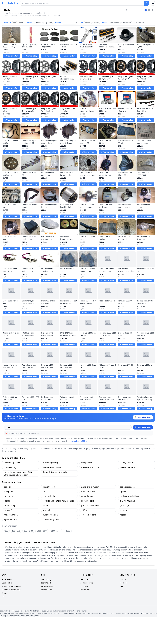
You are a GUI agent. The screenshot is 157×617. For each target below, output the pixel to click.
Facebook (123, 583)
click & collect (139, 23)
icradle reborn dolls (52, 467)
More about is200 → (79, 441)
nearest (87, 23)
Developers (85, 579)
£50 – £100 (28, 531)
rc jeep (123, 514)
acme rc (123, 510)
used (21, 23)
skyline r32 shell (127, 500)
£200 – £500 (55, 531)
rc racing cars (87, 500)
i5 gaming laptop (50, 462)
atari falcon (48, 510)
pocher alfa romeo (90, 505)
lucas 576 (8, 500)
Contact (123, 579)
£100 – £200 (42, 531)
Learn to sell (46, 583)
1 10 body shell (49, 496)
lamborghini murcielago (19, 448)
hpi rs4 (123, 491)
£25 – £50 (16, 531)
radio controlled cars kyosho (130, 448)
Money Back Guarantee (11, 586)
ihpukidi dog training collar (55, 472)
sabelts (7, 487)
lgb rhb (34, 448)
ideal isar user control (91, 467)
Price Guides (7, 579)
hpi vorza (8, 496)
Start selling (46, 579)
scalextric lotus (50, 487)
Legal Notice (7, 583)
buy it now (48, 23)
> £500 (67, 531)
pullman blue (149, 448)
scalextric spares (127, 487)
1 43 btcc (85, 510)
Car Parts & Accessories (18, 16)
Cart (3, 596)
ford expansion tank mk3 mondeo (58, 500)
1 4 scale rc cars (88, 514)
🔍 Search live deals (143, 427)
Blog (121, 586)
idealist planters (127, 467)
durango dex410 (50, 514)
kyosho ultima (10, 519)
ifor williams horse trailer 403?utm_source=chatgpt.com (18, 473)
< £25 (6, 531)
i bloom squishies (12, 462)
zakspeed (8, 491)
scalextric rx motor (90, 487)
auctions (38, 23)
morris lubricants (59, 448)
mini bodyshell (88, 491)
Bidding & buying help (11, 590)
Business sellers (47, 586)
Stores (4, 593)
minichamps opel (75, 448)
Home (6, 16)
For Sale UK (10, 3)
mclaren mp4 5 (11, 514)
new (14, 23)
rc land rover (87, 496)
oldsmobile (111, 448)
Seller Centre (46, 590)
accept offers (114, 23)
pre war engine (9, 451)
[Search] (146, 3)
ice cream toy (10, 467)
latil (44, 491)
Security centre (86, 583)
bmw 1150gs (10, 505)
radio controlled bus (129, 496)
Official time (85, 590)
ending (96, 23)
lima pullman (44, 448)
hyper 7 (46, 505)
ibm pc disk (86, 462)
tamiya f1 (8, 510)
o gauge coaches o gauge (94, 448)
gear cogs (124, 505)
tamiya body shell (51, 519)
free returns (127, 23)
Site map (84, 586)
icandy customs (127, 462)
